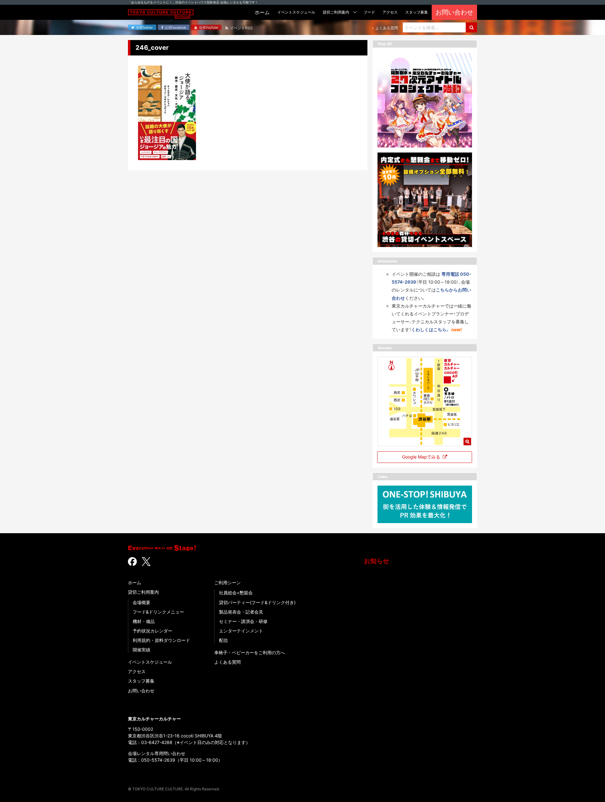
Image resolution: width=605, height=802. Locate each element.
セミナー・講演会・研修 (243, 621)
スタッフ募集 (141, 681)
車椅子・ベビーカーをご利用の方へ (249, 652)
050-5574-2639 (158, 760)
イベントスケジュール (150, 662)
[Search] (471, 27)
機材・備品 (144, 621)
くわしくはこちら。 (430, 329)
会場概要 (141, 602)
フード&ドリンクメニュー (158, 611)
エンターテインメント (241, 630)
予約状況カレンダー (152, 630)
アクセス (137, 671)
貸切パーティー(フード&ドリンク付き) (257, 602)
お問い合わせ (141, 690)
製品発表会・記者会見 (241, 611)
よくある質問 (227, 662)
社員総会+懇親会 (236, 592)
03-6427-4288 (156, 742)
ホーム (134, 582)
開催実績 (141, 649)
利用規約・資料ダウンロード (161, 640)
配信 (223, 640)
